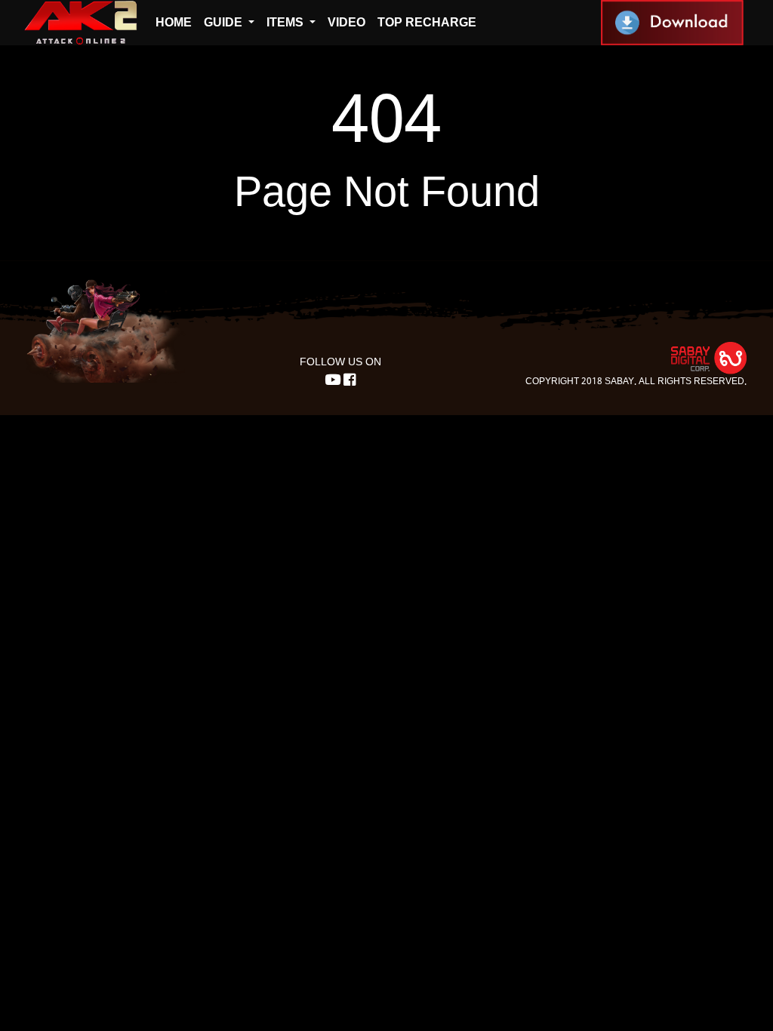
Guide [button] (224, 22)
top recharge (426, 22)
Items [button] (286, 22)
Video (346, 22)
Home (174, 22)
